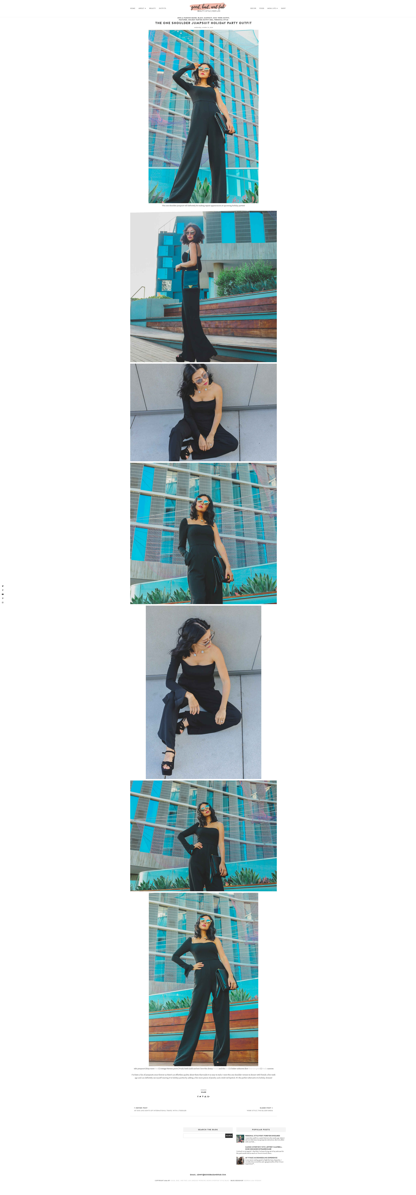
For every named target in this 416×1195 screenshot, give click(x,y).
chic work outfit (221, 18)
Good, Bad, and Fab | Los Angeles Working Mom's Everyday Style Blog (200, 1180)
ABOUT (141, 8)
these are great (254, 1069)
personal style (221, 20)
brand (216, 1069)
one (227, 1069)
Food (261, 8)
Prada (264, 1069)
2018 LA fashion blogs (187, 18)
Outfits (162, 8)
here (156, 1069)
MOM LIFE (271, 8)
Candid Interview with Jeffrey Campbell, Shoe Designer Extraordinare (263, 1148)
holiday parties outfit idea (200, 20)
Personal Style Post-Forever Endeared (262, 1136)
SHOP (283, 8)
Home (132, 8)
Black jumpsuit (205, 18)
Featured (183, 20)
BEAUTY (152, 8)
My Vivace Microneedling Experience (261, 1158)
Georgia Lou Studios (252, 1180)
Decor (253, 8)
